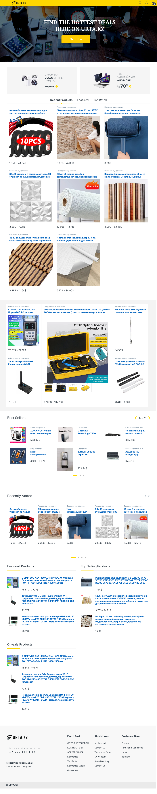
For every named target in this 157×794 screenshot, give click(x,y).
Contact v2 (99, 747)
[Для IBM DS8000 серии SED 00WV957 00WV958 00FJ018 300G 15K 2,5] (66, 459)
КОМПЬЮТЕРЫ (75, 747)
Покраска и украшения (66, 107)
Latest (124, 752)
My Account (100, 743)
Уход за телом (36, 449)
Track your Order (102, 752)
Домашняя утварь (37, 427)
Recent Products (61, 100)
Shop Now (76, 39)
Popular (125, 743)
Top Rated (100, 100)
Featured (83, 100)
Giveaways (72, 770)
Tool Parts (72, 761)
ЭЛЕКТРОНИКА (75, 752)
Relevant (125, 756)
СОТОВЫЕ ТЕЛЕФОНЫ (78, 743)
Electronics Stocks (76, 765)
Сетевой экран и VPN (134, 427)
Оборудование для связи (18, 306)
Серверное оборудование (84, 428)
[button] (75, 475)
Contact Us (99, 765)
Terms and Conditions (132, 747)
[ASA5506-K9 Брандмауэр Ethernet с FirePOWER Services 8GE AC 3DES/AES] (114, 456)
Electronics (72, 756)
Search (140, 3)
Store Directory (101, 761)
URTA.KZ (13, 785)
